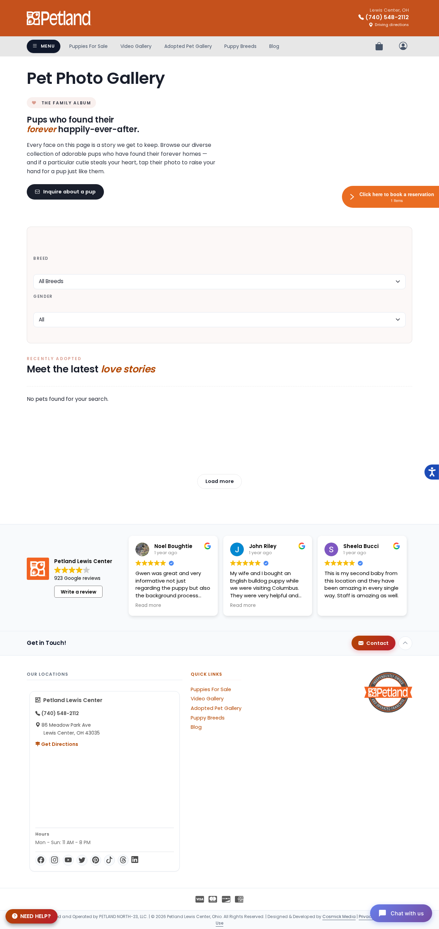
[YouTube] (68, 860)
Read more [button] (148, 605)
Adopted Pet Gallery (188, 46)
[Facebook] (40, 860)
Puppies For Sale (88, 46)
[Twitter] (81, 860)
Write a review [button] (78, 591)
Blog (274, 46)
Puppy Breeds (240, 46)
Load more (219, 481)
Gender (42, 296)
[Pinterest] (95, 860)
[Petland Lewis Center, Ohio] (59, 18)
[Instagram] (54, 860)
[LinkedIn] (134, 860)
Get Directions (59, 744)
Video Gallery (136, 46)
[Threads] (123, 860)
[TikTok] (109, 860)
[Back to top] (405, 643)
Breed (40, 258)
